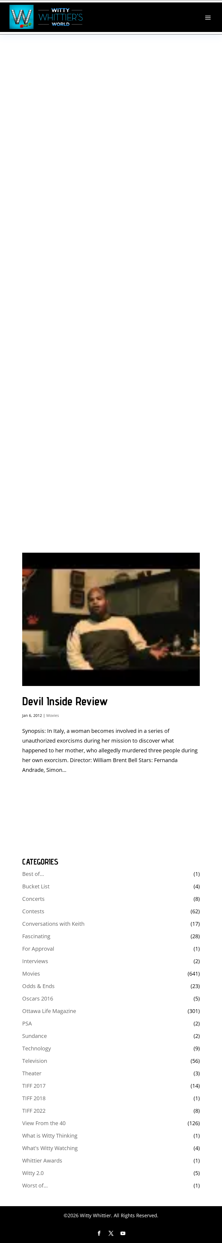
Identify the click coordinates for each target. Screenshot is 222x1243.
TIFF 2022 (33, 1110)
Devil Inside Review (65, 701)
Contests (33, 911)
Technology (36, 1048)
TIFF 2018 (33, 1098)
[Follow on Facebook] (99, 1233)
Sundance (34, 1036)
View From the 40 (44, 1123)
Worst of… (35, 1185)
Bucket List (36, 886)
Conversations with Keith (53, 923)
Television (34, 1060)
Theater (31, 1073)
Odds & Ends (38, 986)
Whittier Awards (42, 1160)
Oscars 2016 (37, 998)
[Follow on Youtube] (123, 1233)
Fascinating (36, 936)
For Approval (38, 948)
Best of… (33, 874)
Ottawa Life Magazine (49, 1011)
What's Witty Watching (50, 1148)
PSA (27, 1023)
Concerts (33, 898)
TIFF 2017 (33, 1085)
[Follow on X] (111, 1233)
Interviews (35, 961)
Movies (52, 715)
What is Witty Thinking (49, 1135)
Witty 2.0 (33, 1173)
